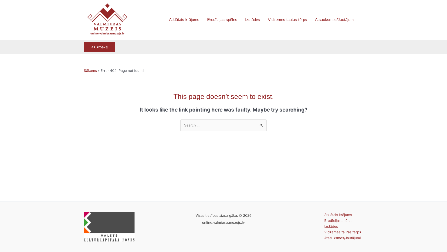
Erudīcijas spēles (338, 220)
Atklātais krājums (338, 215)
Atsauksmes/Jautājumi (342, 238)
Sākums (90, 70)
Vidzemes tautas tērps (342, 232)
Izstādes (331, 226)
